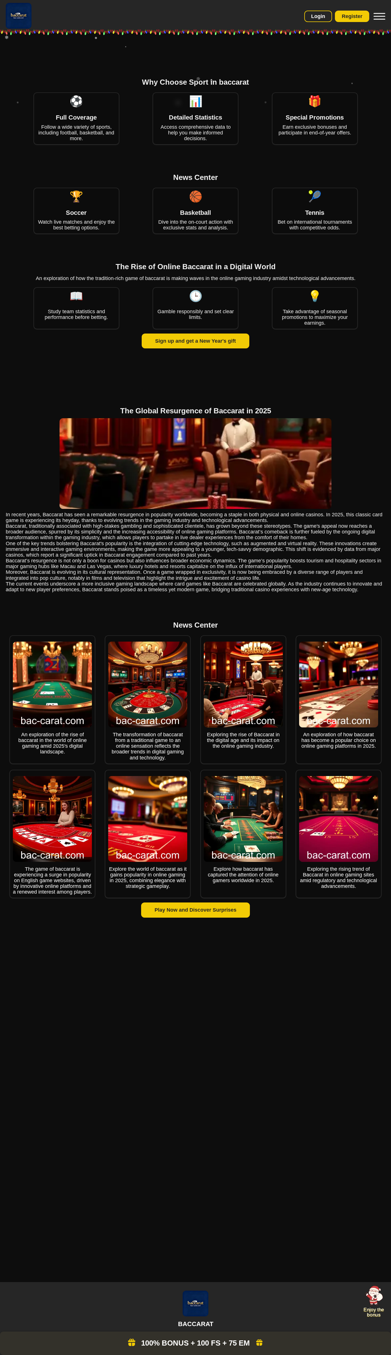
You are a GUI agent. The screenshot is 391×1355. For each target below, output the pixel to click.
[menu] (378, 16)
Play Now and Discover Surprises (195, 910)
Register (352, 16)
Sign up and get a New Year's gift (195, 341)
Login (318, 16)
